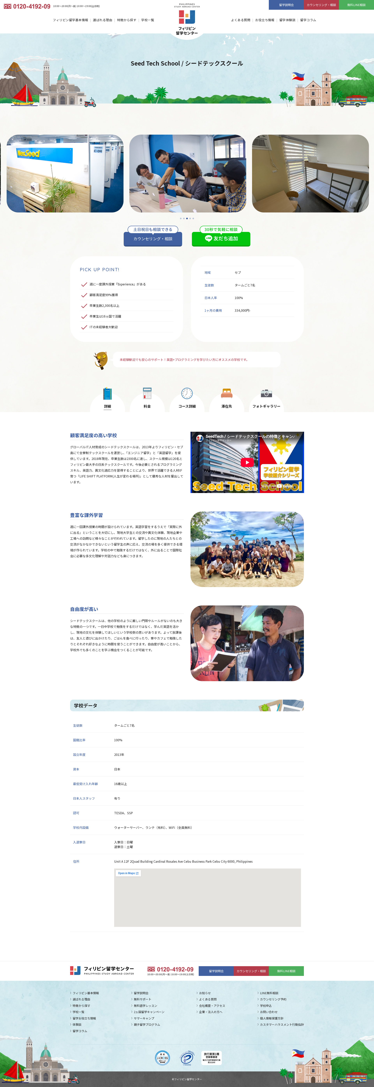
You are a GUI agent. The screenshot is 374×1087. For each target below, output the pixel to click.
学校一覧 (147, 20)
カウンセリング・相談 (321, 5)
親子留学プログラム (147, 1024)
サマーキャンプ (144, 1018)
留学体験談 (287, 20)
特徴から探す (126, 20)
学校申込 (266, 1006)
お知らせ (205, 993)
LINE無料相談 (269, 993)
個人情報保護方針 (271, 1018)
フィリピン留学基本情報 (70, 20)
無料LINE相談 (356, 5)
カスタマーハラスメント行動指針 (282, 1024)
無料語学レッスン (145, 1006)
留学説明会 (286, 5)
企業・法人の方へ (210, 1012)
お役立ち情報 (264, 20)
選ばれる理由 (102, 20)
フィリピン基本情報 (86, 993)
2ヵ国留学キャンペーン (149, 1012)
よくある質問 (240, 20)
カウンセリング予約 (273, 999)
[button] (181, 218)
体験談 (77, 1024)
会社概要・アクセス (212, 1006)
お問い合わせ (269, 1012)
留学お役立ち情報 (84, 1018)
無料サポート (142, 999)
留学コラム (308, 20)
